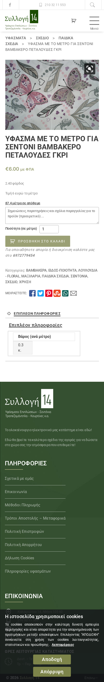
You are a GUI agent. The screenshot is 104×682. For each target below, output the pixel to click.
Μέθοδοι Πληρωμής (23, 505)
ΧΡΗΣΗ (25, 282)
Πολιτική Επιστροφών (24, 531)
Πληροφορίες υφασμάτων (28, 571)
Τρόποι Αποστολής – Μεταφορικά (35, 518)
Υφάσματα (15, 38)
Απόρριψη (51, 672)
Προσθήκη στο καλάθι (41, 241)
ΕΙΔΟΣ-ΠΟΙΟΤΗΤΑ (62, 270)
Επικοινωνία (16, 491)
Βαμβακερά (36, 270)
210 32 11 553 (55, 5)
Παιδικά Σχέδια (55, 276)
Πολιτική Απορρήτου (23, 544)
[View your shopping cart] (73, 21)
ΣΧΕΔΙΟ (42, 38)
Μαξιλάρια (30, 276)
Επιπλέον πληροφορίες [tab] (37, 313)
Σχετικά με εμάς (19, 478)
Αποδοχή (52, 659)
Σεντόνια (79, 276)
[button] (89, 68)
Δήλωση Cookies (19, 558)
